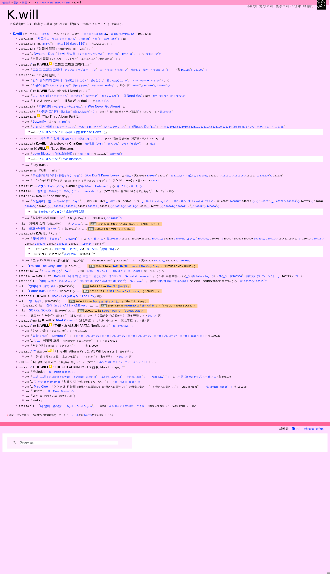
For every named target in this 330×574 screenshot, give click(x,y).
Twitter (88, 415)
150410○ (259, 238)
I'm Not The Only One (45, 266)
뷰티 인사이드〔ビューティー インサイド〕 (123, 362)
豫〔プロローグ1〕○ (92, 335)
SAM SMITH (120, 266)
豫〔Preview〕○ (123, 325)
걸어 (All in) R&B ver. (66, 305)
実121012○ (171, 126)
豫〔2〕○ (136, 186)
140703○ (293, 201)
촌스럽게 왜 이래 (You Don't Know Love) (76, 175)
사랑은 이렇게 (70, 138)
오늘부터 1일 (58, 201)
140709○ (59, 206)
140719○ (131, 206)
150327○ (159, 260)
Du (116, 33)
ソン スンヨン (48, 132)
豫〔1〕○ (122, 186)
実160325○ (247, 281)
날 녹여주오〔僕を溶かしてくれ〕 (128, 406)
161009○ (200, 69)
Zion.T (111, 286)
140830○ (150, 85)
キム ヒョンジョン (102, 301)
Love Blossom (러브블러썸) (52, 153)
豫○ (154, 96)
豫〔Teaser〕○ (193, 335)
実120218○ (166, 96)
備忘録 (6, 2)
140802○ (169, 206)
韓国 (24, 2)
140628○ (235, 201)
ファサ (47, 381)
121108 (217, 126)
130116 (279, 126)
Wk (113, 33)
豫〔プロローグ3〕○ (144, 335)
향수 (93, 186)
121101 (195, 126)
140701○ (265, 201)
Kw (122, 33)
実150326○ (114, 238)
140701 (76, 223)
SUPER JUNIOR (112, 310)
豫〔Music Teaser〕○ (61, 371)
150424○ (88, 243)
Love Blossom (71, 159)
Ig (105, 33)
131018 (152, 175)
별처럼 (68, 191)
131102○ (176, 175)
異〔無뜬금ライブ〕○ (193, 376)
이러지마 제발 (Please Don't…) (94, 127)
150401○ (157, 238)
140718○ (119, 206)
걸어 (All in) (148, 305)
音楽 (16, 2)
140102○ (136, 85)
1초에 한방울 (97, 54)
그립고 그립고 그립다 (102, 69)
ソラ (295, 276)
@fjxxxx (308, 428)
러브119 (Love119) (71, 44)
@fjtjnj (320, 428)
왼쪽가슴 (78, 38)
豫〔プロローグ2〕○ (118, 335)
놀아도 (114, 143)
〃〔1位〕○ (189, 175)
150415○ (318, 238)
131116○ (240, 175)
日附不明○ (116, 153)
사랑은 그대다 (67, 111)
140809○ (199, 206)
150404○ (203, 238)
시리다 (58, 271)
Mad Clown (65, 320)
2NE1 (110, 291)
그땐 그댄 (101, 376)
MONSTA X (131, 305)
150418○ (62, 243)
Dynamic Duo (44, 54)
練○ (112, 201)
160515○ (260, 281)
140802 (181, 206)
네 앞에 (68, 406)
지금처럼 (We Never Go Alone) (79, 106)
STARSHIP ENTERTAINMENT (53, 2)
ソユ (37, 341)
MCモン (46, 44)
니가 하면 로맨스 (110, 276)
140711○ (71, 206)
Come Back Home (43, 291)
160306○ (163, 85)
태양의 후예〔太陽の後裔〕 (174, 281)
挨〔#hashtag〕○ (157, 201)
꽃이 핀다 (57, 238)
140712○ (93, 206)
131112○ (228, 175)
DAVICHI (59, 276)
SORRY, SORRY (40, 310)
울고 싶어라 (45, 228)
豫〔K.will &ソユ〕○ (200, 201)
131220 (155, 180)
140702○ (280, 201)
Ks (132, 33)
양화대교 (42, 286)
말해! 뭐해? (93, 281)
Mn (125, 33)
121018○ (184, 126)
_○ (220, 175)
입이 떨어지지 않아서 (98, 80)
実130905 (166, 111)
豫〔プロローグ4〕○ (170, 335)
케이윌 (45, 33)
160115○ (187, 69)
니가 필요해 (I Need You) (87, 96)
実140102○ (153, 54)
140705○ (30, 206)
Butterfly (39, 122)
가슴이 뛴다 (75, 85)
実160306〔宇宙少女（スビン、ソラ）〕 (254, 276)
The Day (88, 296)
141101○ (63, 121)
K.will (17, 34)
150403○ (179, 238)
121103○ (206, 126)
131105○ (202, 175)
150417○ (40, 243)
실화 (51, 335)
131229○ (266, 175)
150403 (191, 238)
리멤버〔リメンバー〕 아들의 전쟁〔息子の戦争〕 (115, 271)
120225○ (179, 96)
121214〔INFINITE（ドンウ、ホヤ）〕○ (245, 126)
